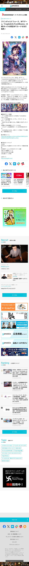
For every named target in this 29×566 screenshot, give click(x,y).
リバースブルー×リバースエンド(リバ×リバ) (11, 453)
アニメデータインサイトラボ (20, 445)
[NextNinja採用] (14, 477)
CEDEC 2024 (18, 448)
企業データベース (10, 9)
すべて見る (14, 191)
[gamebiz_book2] (14, 217)
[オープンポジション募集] (14, 14)
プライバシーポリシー (14, 544)
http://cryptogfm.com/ (6, 158)
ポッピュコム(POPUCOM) (7, 450)
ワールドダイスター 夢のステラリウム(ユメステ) (11, 458)
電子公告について (14, 539)
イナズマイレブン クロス (7, 445)
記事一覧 (2, 9)
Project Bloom (5, 455)
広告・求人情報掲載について (14, 534)
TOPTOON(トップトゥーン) (7, 448)
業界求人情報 (18, 9)
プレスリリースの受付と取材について (14, 536)
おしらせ (14, 542)
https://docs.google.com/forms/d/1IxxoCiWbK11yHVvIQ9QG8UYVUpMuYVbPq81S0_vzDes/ (14, 137)
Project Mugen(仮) (18, 450)
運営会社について (14, 531)
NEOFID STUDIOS (5, 460)
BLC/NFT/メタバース (6, 18)
